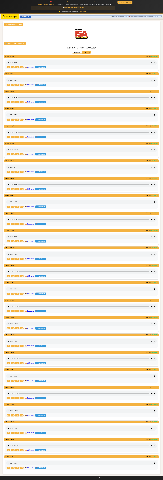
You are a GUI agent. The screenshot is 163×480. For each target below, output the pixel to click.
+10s (17, 67)
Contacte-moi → (83, 11)
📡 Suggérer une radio (125, 2)
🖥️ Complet (86, 52)
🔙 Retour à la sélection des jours (15, 43)
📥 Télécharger (29, 67)
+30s (21, 67)
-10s (13, 67)
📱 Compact (77, 52)
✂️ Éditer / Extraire (40, 67)
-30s (8, 67)
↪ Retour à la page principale (14, 24)
